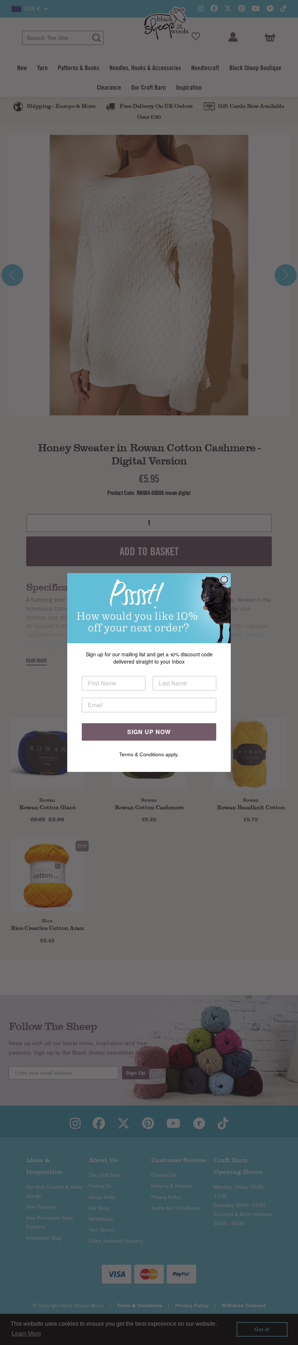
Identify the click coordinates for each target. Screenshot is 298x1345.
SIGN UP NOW (149, 732)
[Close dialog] (224, 579)
